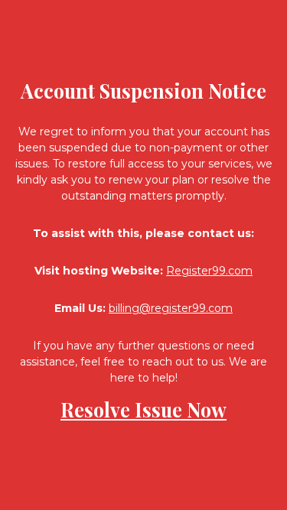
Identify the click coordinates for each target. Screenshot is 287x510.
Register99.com (209, 271)
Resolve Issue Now (143, 409)
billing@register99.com (171, 308)
